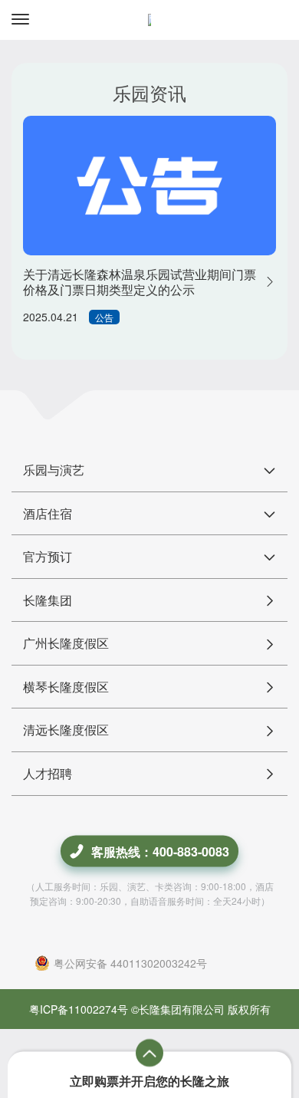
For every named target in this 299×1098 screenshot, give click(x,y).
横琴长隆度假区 (66, 686)
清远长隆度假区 (66, 729)
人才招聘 (47, 773)
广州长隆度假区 (66, 643)
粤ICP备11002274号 (78, 1009)
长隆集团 (47, 600)
